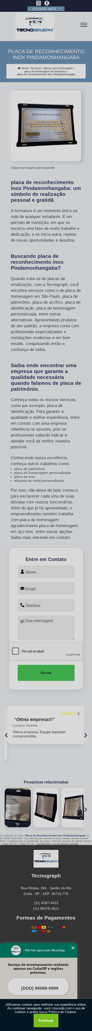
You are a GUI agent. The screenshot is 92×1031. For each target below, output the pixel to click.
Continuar (46, 1020)
